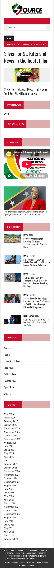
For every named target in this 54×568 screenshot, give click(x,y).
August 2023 (10, 517)
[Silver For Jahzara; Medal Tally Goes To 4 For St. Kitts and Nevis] (27, 80)
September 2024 (12, 482)
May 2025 (9, 453)
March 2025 (10, 460)
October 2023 (10, 510)
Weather (7, 393)
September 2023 (12, 514)
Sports (10, 553)
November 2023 (12, 507)
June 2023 (9, 524)
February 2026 (11, 421)
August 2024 (10, 485)
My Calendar (31, 553)
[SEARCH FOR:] (27, 27)
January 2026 (10, 425)
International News (12, 361)
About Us (42, 553)
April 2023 (9, 532)
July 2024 (9, 489)
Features (7, 348)
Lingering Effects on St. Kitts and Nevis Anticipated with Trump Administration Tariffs (26, 557)
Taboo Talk (20, 553)
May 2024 (9, 496)
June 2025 (9, 450)
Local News (8, 367)
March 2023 (10, 535)
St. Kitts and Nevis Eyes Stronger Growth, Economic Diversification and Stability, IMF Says (35, 282)
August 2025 (10, 442)
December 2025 (12, 428)
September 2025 (12, 439)
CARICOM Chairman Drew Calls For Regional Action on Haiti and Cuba (36, 322)
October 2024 (10, 478)
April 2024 (9, 499)
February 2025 (11, 464)
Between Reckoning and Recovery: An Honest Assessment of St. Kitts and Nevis (35, 243)
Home (6, 550)
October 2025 (10, 435)
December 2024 (12, 471)
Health (7, 354)
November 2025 (12, 432)
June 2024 (9, 492)
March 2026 (10, 417)
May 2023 (9, 528)
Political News (10, 374)
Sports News (9, 387)
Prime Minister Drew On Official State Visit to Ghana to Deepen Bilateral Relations (36, 262)
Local (13, 550)
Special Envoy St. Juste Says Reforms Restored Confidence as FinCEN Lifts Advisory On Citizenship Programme (36, 303)
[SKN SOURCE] (27, 9)
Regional (21, 550)
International (32, 550)
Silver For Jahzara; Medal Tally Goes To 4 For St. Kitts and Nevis (25, 91)
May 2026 (9, 414)
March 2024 (10, 503)
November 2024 (12, 475)
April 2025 (9, 457)
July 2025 (9, 446)
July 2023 (9, 521)
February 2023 (11, 539)
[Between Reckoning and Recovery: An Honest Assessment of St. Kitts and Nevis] (12, 241)
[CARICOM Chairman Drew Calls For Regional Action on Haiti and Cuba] (12, 322)
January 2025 (10, 467)
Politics (44, 550)
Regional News (10, 381)
